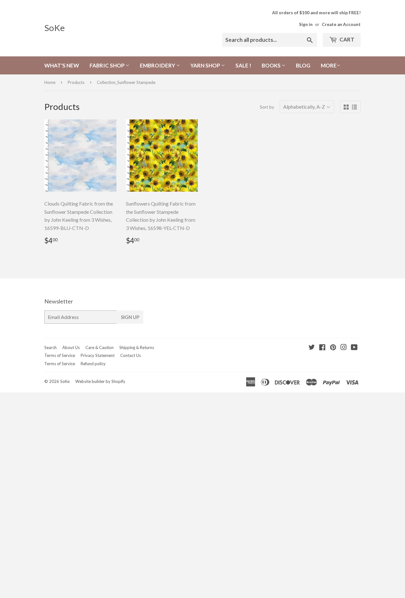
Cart (346, 39)
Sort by (267, 107)
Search (50, 347)
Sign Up (130, 317)
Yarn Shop (205, 65)
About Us (71, 347)
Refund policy (93, 363)
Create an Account (341, 24)
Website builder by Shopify (100, 381)
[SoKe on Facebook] (322, 348)
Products (76, 82)
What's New (61, 65)
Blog (303, 65)
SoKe (54, 27)
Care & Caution (99, 347)
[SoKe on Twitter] (311, 348)
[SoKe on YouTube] (354, 348)
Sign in (306, 24)
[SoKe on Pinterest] (333, 348)
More (329, 65)
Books (272, 65)
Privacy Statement (98, 355)
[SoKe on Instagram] (343, 348)
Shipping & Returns (136, 347)
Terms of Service (59, 355)
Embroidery (158, 65)
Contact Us (130, 355)
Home (49, 82)
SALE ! (243, 65)
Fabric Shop (108, 65)
